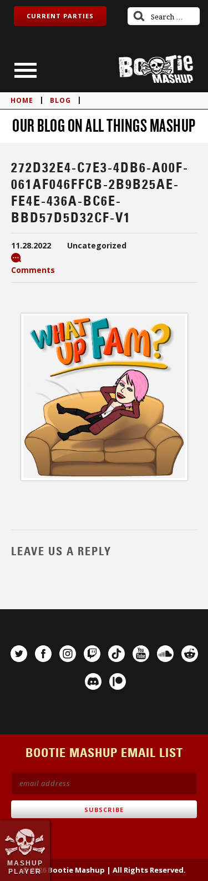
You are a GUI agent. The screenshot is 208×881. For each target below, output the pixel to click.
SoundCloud (165, 653)
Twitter (19, 653)
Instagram (67, 653)
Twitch (92, 653)
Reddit (189, 653)
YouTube (141, 653)
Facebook (43, 653)
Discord (93, 681)
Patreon (117, 681)
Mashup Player (25, 867)
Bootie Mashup (156, 69)
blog (60, 100)
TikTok (116, 653)
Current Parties (60, 16)
